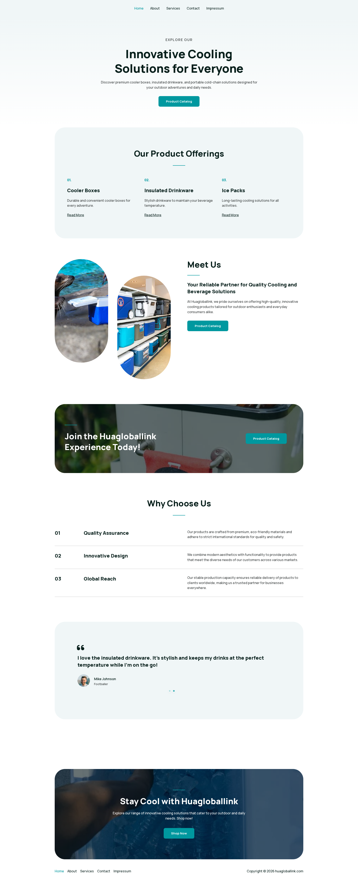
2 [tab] (174, 691)
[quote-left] (80, 647)
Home (139, 8)
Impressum (215, 8)
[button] (266, 438)
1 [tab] (170, 691)
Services (173, 8)
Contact (193, 8)
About (155, 8)
